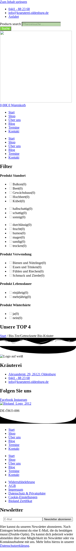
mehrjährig (22, 297)
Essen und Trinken (27, 267)
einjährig (20, 292)
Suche (6, 28)
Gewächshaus (24, 192)
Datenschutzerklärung (14, 545)
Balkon (19, 184)
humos (19, 233)
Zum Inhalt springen (13, 2)
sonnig (19, 217)
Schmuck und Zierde (28, 275)
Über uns (14, 120)
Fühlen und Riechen (28, 271)
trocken (19, 246)
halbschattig (22, 208)
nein (17, 318)
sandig (19, 241)
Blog (11, 123)
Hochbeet (21, 197)
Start (11, 112)
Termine (13, 127)
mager (19, 237)
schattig (20, 213)
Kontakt (13, 131)
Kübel (19, 201)
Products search (11, 24)
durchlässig (22, 224)
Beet (18, 188)
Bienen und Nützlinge (29, 263)
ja (16, 313)
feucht (19, 229)
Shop (11, 116)
